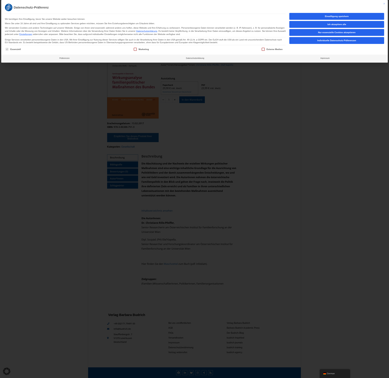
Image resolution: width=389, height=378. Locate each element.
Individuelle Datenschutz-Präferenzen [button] (336, 40)
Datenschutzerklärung (146, 31)
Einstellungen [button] (25, 34)
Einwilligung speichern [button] (337, 16)
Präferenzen (64, 58)
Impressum (325, 58)
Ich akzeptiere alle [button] (336, 24)
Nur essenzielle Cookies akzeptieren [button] (337, 32)
